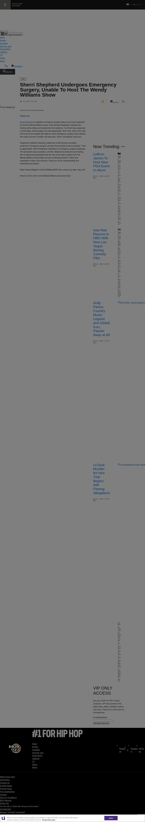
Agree (111, 818)
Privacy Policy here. (48, 820)
